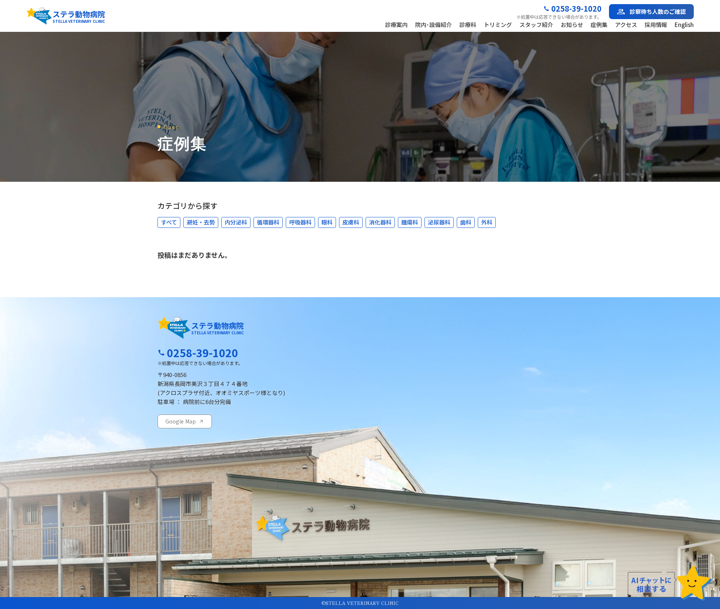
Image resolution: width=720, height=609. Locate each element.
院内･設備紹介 (433, 24)
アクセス (626, 24)
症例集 (599, 24)
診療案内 (396, 24)
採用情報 (656, 24)
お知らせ (572, 24)
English (684, 24)
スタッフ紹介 (536, 24)
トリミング (498, 24)
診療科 (467, 24)
